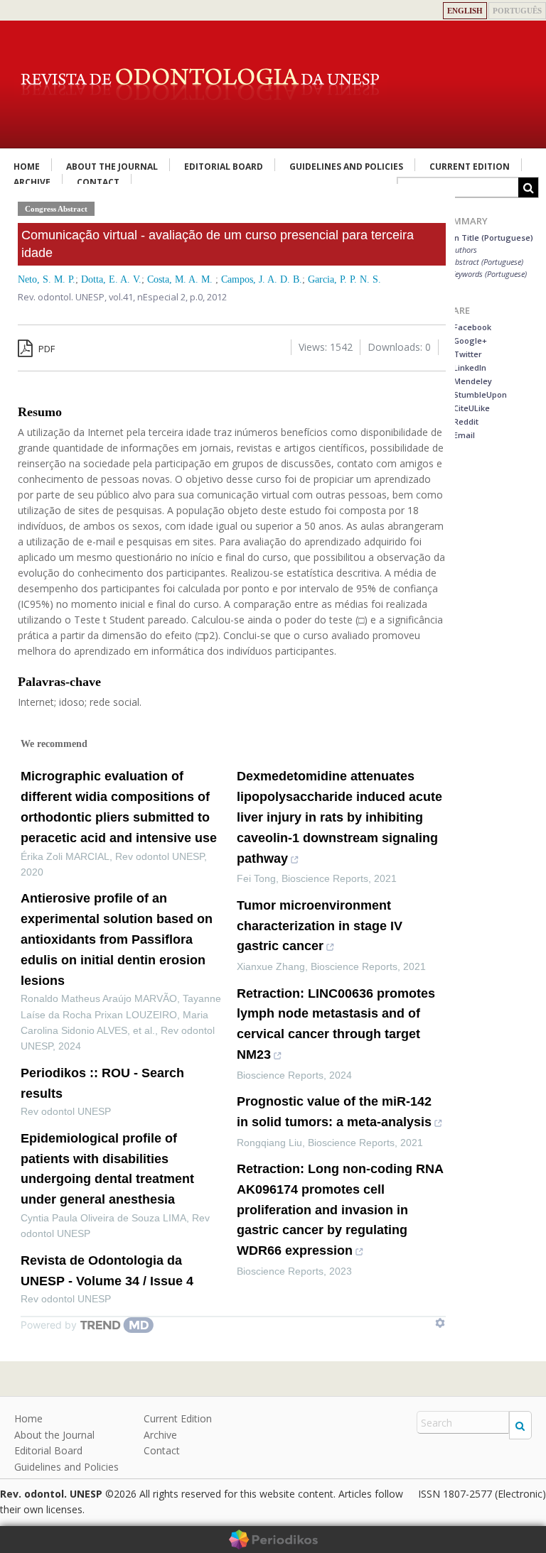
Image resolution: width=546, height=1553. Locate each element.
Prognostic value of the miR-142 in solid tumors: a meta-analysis (334, 1111)
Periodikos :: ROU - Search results (102, 1083)
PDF (45, 348)
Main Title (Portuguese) (486, 237)
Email (463, 435)
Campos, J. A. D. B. (261, 279)
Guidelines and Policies (346, 166)
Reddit (464, 421)
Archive (160, 1435)
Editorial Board (223, 166)
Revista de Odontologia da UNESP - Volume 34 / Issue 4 (107, 1270)
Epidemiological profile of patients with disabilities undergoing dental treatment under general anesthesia (107, 1168)
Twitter (466, 354)
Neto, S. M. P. (46, 279)
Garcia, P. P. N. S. (344, 279)
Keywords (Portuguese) (489, 273)
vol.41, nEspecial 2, (149, 296)
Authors (464, 249)
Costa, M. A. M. (181, 279)
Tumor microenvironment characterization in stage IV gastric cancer (319, 926)
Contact (162, 1450)
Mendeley (471, 381)
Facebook (471, 327)
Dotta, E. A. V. (111, 279)
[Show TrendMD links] (440, 1323)
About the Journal (112, 166)
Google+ (469, 340)
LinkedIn (468, 367)
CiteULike (470, 408)
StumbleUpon (479, 394)
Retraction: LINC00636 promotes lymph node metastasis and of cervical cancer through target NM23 (336, 1024)
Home (27, 166)
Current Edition (469, 166)
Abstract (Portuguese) (487, 261)
